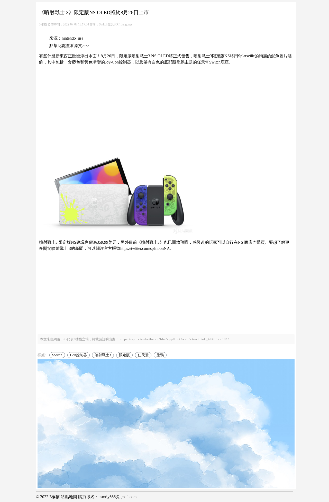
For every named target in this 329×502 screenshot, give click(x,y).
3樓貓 (43, 24)
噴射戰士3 (103, 355)
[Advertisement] (166, 103)
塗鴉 (160, 355)
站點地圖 (69, 497)
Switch (57, 355)
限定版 (124, 355)
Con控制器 (78, 355)
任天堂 (143, 355)
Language (126, 24)
